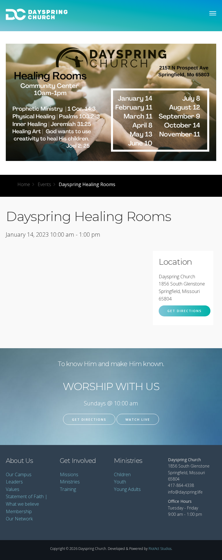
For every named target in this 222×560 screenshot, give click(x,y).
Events (44, 184)
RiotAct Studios (160, 548)
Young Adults (127, 489)
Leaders (14, 482)
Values (12, 489)
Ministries (70, 482)
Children (122, 474)
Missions (69, 474)
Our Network (19, 519)
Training (68, 489)
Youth (120, 482)
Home (23, 184)
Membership (19, 511)
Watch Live (137, 419)
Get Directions (184, 311)
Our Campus (19, 474)
